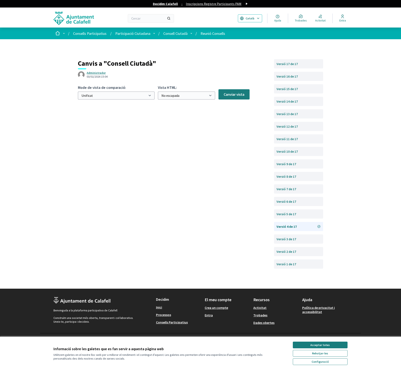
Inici (159, 307)
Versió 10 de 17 (287, 151)
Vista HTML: (167, 87)
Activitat (259, 308)
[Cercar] (168, 18)
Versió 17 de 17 (287, 64)
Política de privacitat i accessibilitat (318, 310)
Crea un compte (216, 308)
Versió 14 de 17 (287, 101)
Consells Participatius (90, 33)
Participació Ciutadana (132, 33)
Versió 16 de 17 (287, 76)
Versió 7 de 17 (286, 189)
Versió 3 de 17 (286, 239)
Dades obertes (263, 323)
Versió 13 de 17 (287, 114)
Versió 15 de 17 (287, 89)
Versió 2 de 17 (286, 251)
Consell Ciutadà (175, 33)
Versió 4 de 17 (287, 226)
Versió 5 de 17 (286, 214)
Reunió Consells (212, 33)
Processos (163, 315)
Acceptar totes (320, 345)
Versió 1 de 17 (286, 264)
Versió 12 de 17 (287, 126)
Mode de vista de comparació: (102, 87)
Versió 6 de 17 (286, 201)
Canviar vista (234, 94)
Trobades (260, 315)
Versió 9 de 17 (286, 164)
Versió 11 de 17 (287, 139)
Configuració (320, 362)
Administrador (96, 73)
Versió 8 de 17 (286, 176)
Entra (209, 315)
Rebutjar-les (320, 353)
